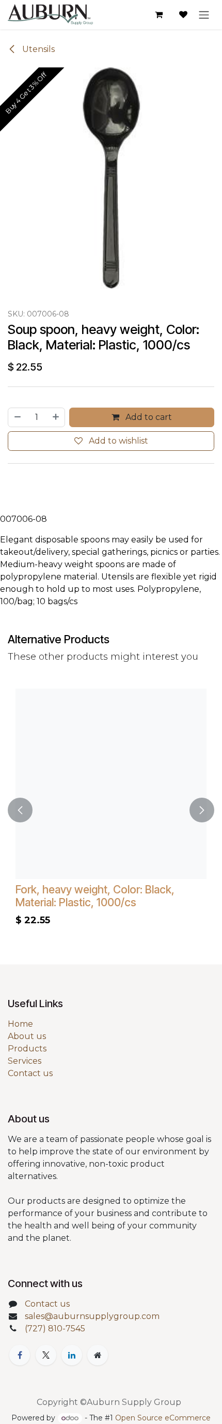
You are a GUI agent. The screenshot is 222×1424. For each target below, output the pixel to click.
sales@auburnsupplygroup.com (92, 1316)
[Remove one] (17, 417)
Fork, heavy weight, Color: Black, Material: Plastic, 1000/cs (95, 896)
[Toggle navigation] (204, 14)
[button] (20, 810)
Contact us (30, 1073)
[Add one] (56, 417)
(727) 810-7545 (55, 1328)
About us (27, 1036)
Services (24, 1061)
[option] (111, 810)
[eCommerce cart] (158, 14)
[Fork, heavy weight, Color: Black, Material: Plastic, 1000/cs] (111, 784)
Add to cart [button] (147, 417)
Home (20, 1024)
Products (27, 1048)
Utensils (37, 49)
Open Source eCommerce (163, 1417)
